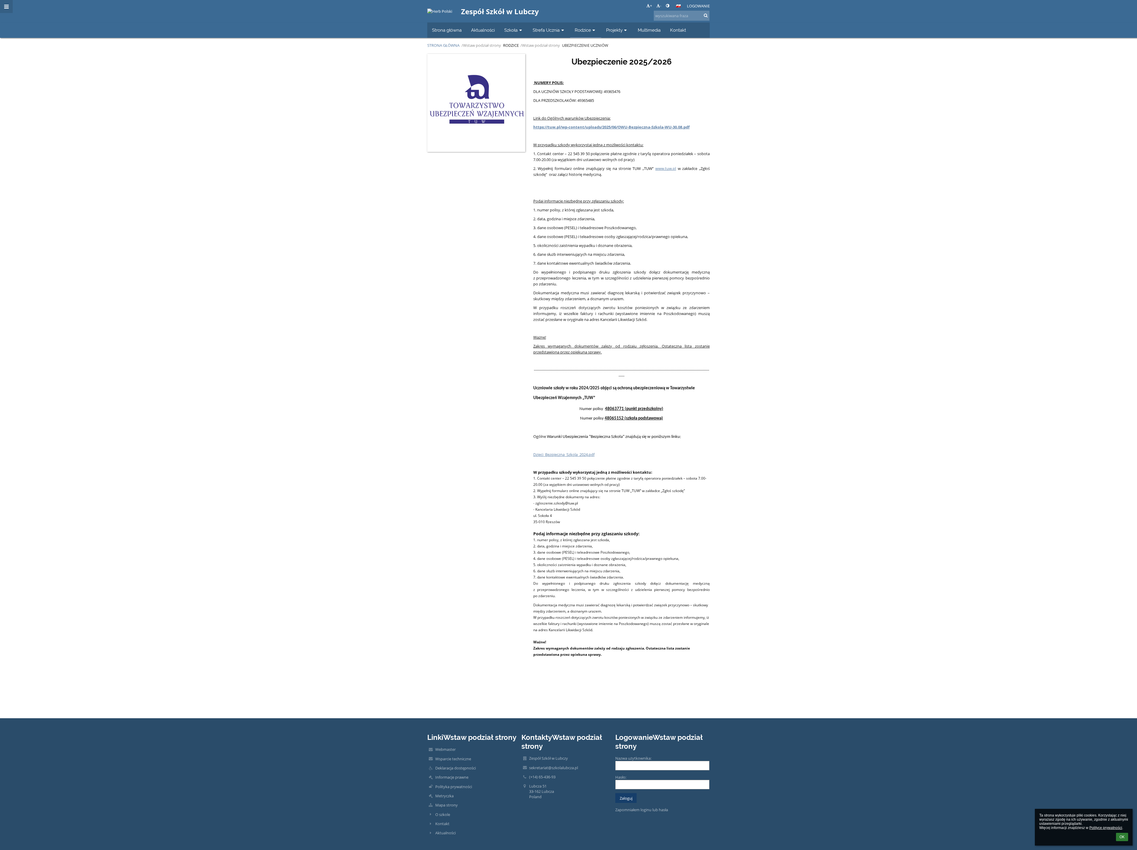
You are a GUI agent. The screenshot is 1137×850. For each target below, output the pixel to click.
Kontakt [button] (678, 30)
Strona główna (443, 45)
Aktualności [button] (483, 30)
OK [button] (1122, 837)
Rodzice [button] (583, 30)
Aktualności (445, 832)
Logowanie (698, 6)
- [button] (660, 5)
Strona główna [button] (447, 30)
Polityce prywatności (1105, 828)
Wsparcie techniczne (453, 758)
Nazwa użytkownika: (633, 758)
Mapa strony (446, 805)
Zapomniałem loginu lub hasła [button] (641, 809)
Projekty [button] (614, 30)
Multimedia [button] (649, 30)
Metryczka (444, 795)
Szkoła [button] (511, 30)
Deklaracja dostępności (455, 768)
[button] (667, 5)
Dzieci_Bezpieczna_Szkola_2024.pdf (564, 454)
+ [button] (651, 5)
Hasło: (620, 777)
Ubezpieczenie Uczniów (585, 45)
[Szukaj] (705, 15)
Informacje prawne (451, 777)
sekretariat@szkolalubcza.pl (553, 767)
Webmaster (445, 749)
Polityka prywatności (453, 786)
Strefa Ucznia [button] (546, 30)
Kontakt (442, 823)
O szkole (442, 814)
